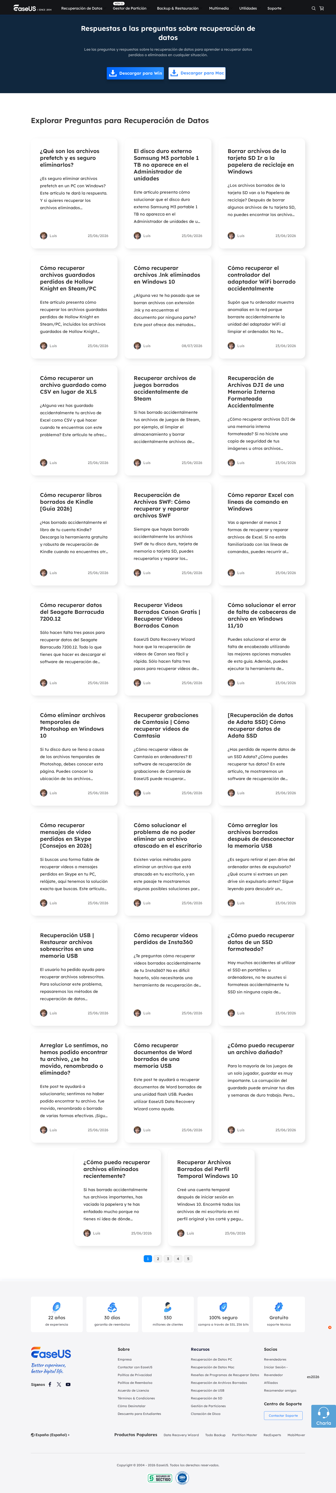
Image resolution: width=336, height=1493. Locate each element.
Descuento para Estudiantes (139, 1414)
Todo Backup (215, 1435)
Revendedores (275, 1359)
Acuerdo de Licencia (133, 1390)
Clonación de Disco (206, 1414)
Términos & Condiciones (136, 1398)
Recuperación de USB (207, 1390)
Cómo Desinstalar (132, 1406)
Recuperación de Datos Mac (212, 1367)
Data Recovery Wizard (181, 1435)
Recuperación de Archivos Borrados (219, 1383)
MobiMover (296, 1435)
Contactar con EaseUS (135, 1367)
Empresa (125, 1359)
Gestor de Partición (130, 8)
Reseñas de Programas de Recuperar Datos (225, 1375)
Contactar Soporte (283, 1416)
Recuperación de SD (206, 1398)
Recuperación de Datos (81, 8)
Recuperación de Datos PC (211, 1359)
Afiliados (271, 1383)
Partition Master (244, 1435)
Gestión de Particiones (208, 1406)
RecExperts (272, 1435)
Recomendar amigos (280, 1390)
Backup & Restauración (178, 8)
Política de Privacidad (135, 1375)
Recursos (200, 1349)
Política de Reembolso (135, 1383)
